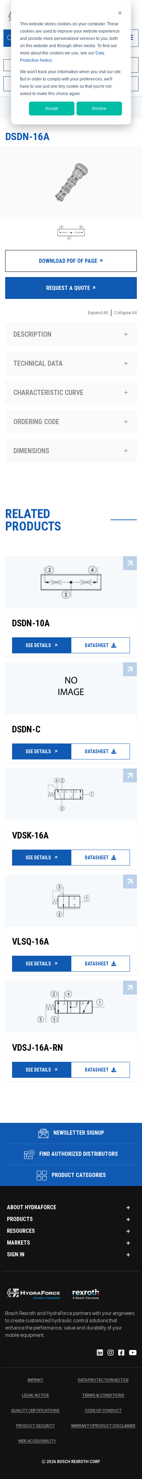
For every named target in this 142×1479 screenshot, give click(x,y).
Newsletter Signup (78, 1132)
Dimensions (31, 451)
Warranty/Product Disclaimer (103, 1426)
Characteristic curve (48, 392)
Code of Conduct (103, 1411)
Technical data (38, 363)
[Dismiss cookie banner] (120, 12)
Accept (51, 108)
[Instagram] (110, 1353)
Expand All (98, 312)
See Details (39, 645)
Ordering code (36, 422)
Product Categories (78, 1175)
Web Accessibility (37, 1441)
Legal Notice (35, 1395)
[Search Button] (10, 38)
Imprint (35, 1380)
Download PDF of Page (69, 261)
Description (32, 334)
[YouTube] (132, 1353)
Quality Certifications (35, 1411)
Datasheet (97, 645)
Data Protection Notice (103, 1380)
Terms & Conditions (103, 1395)
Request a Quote (68, 288)
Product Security (35, 1426)
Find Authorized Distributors (78, 1154)
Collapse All (125, 312)
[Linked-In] (99, 1353)
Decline (99, 108)
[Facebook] (120, 1353)
